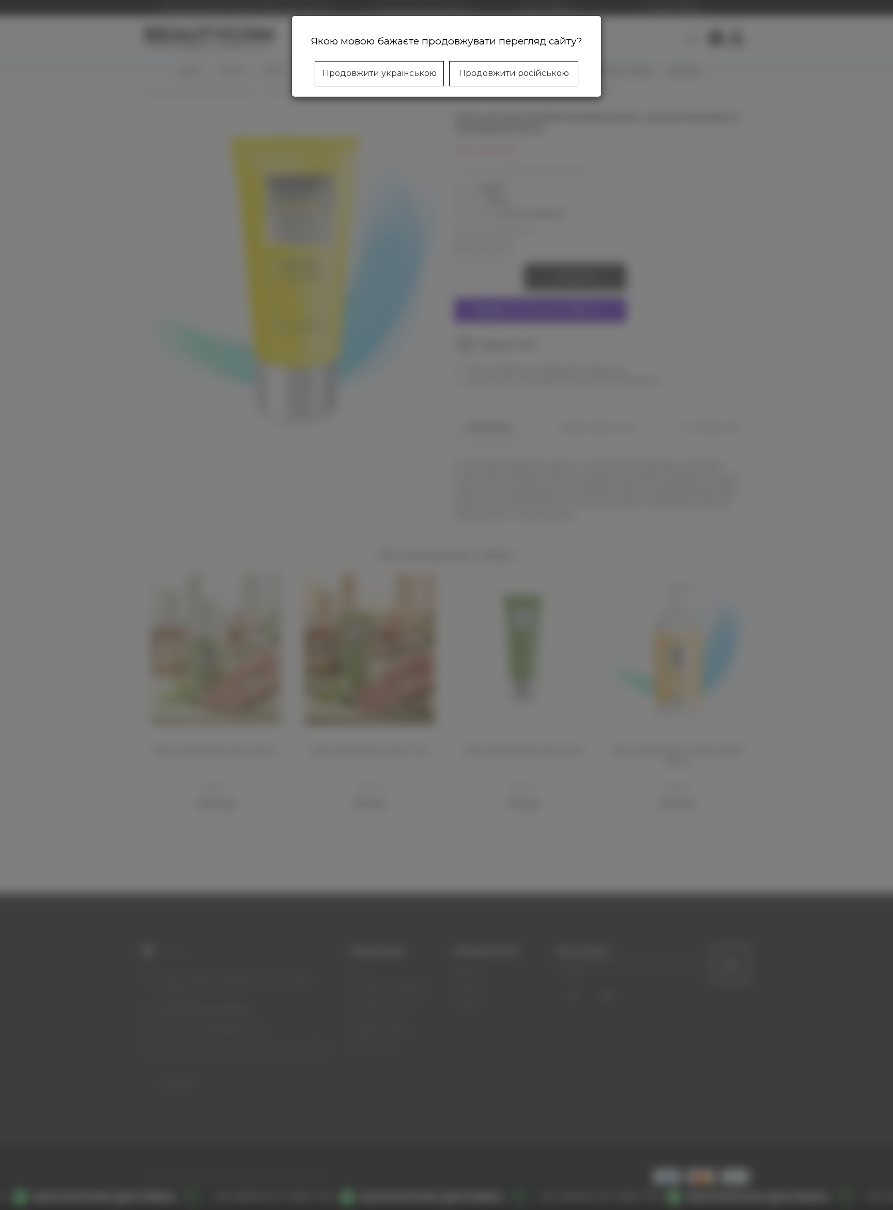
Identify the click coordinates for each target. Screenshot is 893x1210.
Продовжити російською (514, 73)
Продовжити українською (379, 73)
